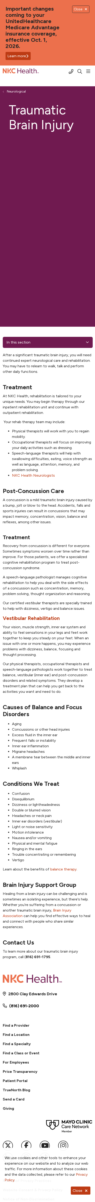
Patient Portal (15, 1081)
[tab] (47, 618)
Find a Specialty (17, 1044)
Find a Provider (16, 1025)
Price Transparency (20, 1071)
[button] (89, 71)
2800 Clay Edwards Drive (32, 993)
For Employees (16, 1062)
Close (77, 1190)
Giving (8, 1108)
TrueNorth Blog (16, 1090)
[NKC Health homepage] (32, 71)
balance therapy (63, 869)
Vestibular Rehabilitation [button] (31, 618)
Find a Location (16, 1034)
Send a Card (13, 1099)
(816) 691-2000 (24, 1005)
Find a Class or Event (21, 1053)
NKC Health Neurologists (33, 475)
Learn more (16, 56)
